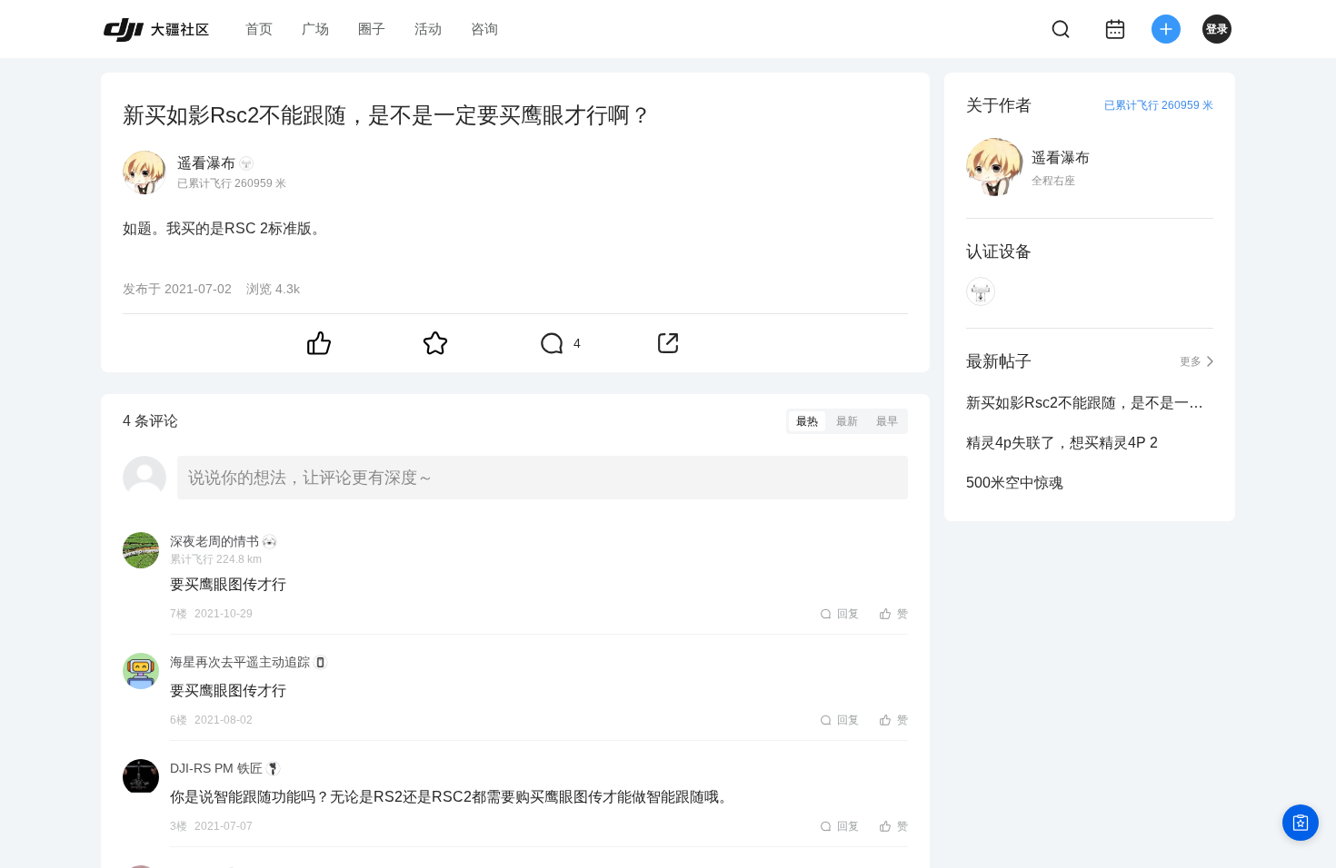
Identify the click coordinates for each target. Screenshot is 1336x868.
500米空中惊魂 (1014, 482)
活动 (428, 28)
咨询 (484, 28)
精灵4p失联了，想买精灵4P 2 (1062, 442)
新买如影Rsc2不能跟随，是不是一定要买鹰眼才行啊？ (1089, 402)
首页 (259, 28)
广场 (315, 28)
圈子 (371, 28)
